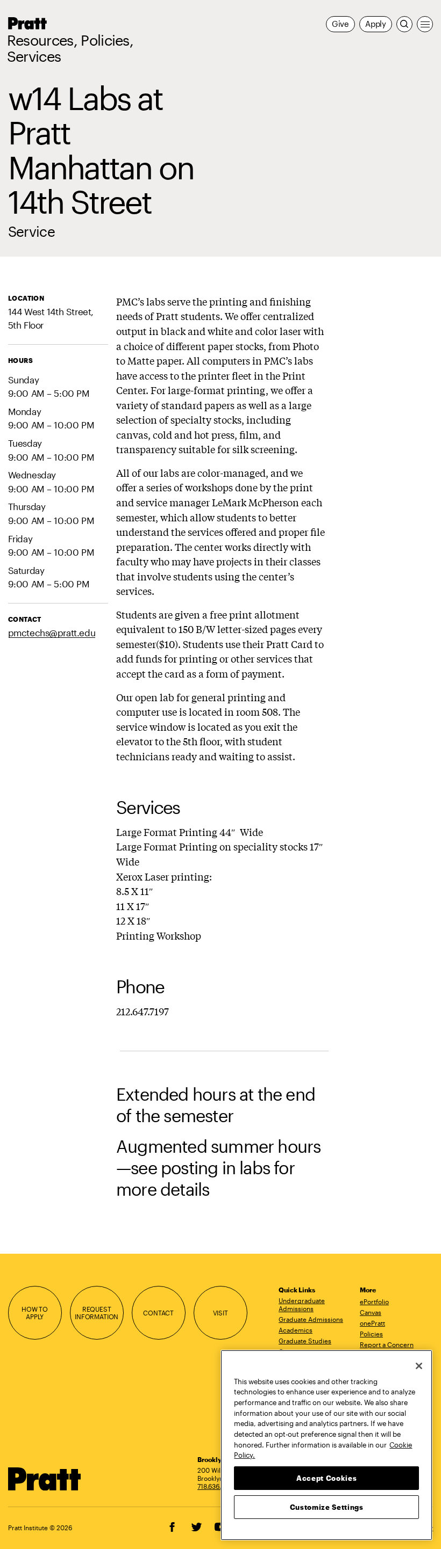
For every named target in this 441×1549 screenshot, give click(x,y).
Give (340, 23)
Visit (220, 1313)
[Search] (404, 24)
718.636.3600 (217, 1486)
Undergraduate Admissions (302, 1304)
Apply (375, 23)
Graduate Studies (305, 1340)
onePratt (372, 1323)
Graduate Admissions (311, 1319)
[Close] (419, 1366)
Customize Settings (327, 1507)
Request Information (96, 1313)
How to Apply (35, 1313)
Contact (158, 1313)
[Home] (44, 1478)
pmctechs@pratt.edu (52, 633)
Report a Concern (387, 1344)
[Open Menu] (425, 24)
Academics (295, 1330)
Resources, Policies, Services (70, 48)
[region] (326, 1445)
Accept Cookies (326, 1478)
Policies (371, 1333)
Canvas (370, 1312)
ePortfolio (374, 1301)
